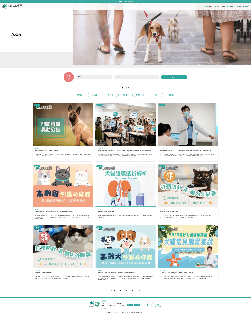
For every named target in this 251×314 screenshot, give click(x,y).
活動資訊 (231, 6)
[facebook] (147, 305)
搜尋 (175, 77)
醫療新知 (110, 95)
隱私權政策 (130, 305)
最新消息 (15, 66)
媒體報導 (156, 95)
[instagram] (151, 305)
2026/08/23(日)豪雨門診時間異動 (125, 1)
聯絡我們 (121, 307)
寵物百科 (125, 95)
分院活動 (95, 95)
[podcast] (160, 304)
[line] (156, 305)
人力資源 (241, 6)
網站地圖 (137, 305)
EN (247, 6)
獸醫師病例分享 (140, 95)
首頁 (11, 66)
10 (139, 290)
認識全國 (209, 6)
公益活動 (171, 95)
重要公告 (79, 95)
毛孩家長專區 (221, 6)
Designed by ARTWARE (141, 312)
